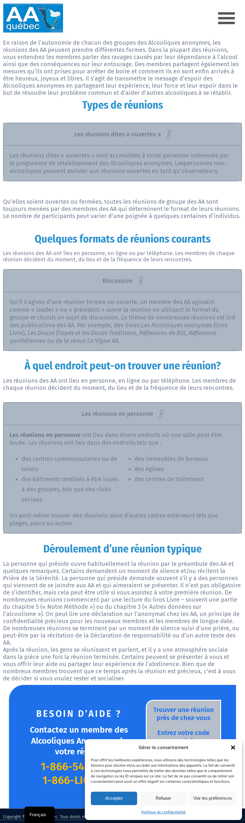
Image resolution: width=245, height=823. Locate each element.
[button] (233, 748)
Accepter (114, 798)
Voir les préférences (212, 798)
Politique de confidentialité (163, 812)
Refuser (163, 798)
